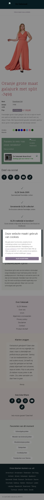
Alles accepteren (22, 258)
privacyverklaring (11, 249)
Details (29, 253)
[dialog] (22, 250)
